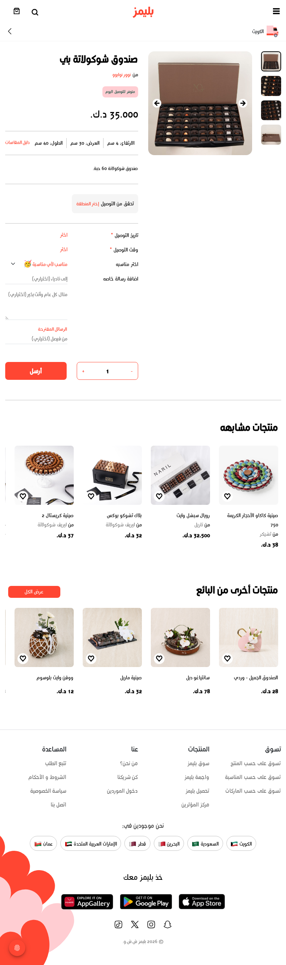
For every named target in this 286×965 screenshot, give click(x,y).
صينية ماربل (131, 677)
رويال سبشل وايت (193, 515)
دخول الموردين (122, 791)
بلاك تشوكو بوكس (124, 515)
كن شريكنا (127, 777)
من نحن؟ (129, 763)
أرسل (36, 370)
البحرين (173, 843)
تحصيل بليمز (197, 791)
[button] (276, 12)
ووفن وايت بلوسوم (54, 677)
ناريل (202, 525)
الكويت (245, 843)
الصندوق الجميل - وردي (256, 677)
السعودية (209, 843)
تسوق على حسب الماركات (253, 791)
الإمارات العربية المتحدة (94, 843)
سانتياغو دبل (198, 677)
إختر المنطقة (87, 204)
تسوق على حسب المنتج (256, 763)
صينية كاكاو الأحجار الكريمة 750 (252, 520)
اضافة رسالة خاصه (120, 278)
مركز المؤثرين (195, 804)
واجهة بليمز (197, 777)
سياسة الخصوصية (48, 791)
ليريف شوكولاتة (124, 525)
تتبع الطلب (56, 763)
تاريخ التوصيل (124, 235)
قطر (141, 843)
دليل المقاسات (17, 142)
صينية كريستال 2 (57, 515)
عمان (47, 843)
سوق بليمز (198, 763)
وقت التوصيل (123, 249)
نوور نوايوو (121, 74)
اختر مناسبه (127, 264)
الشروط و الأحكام (47, 777)
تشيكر (269, 534)
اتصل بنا (59, 804)
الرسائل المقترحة (52, 329)
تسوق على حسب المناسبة (253, 777)
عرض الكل (34, 591)
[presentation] (157, 103)
